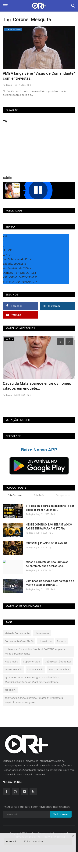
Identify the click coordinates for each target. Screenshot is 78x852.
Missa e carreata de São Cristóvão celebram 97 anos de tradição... (47, 563)
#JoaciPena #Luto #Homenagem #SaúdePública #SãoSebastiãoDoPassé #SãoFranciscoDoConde (31, 680)
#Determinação (13, 669)
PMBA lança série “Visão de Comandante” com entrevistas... (39, 76)
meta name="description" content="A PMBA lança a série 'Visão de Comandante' (36, 651)
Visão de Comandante (17, 633)
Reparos (61, 641)
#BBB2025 (10, 690)
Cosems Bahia (35, 669)
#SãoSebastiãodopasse (58, 661)
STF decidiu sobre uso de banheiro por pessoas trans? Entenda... (50, 507)
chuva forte (45, 641)
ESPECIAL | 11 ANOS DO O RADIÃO (46, 543)
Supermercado (31, 661)
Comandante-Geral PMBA (19, 641)
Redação (7, 84)
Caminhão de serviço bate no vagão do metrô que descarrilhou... (50, 582)
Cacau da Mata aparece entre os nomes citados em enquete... (37, 386)
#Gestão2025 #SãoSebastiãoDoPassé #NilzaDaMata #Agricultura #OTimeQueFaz (34, 700)
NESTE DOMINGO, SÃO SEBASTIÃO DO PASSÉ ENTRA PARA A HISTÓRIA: (49, 526)
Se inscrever (61, 814)
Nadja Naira (11, 661)
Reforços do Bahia (58, 669)
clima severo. (42, 633)
